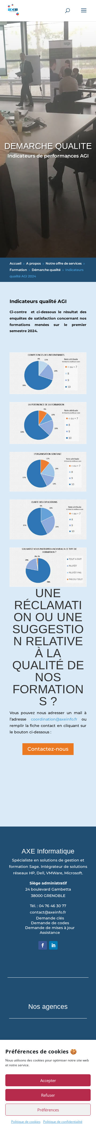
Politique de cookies (26, 1121)
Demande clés (50, 918)
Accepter (48, 1080)
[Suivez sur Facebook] (42, 945)
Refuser (48, 1095)
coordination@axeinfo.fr (54, 719)
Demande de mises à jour (50, 927)
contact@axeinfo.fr (48, 912)
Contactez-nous (48, 749)
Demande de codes (50, 922)
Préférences (48, 1109)
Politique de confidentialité (62, 1121)
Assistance (50, 932)
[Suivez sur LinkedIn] (53, 945)
